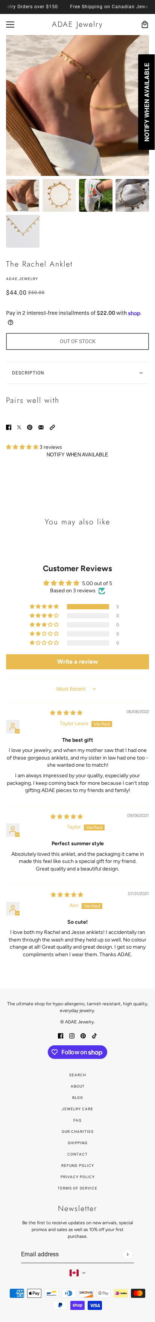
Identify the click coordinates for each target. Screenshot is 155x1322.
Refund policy (77, 1165)
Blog (77, 1098)
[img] (66, 713)
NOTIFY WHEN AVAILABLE (77, 455)
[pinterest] (83, 1035)
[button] (52, 427)
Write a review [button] (77, 661)
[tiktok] (94, 1035)
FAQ (77, 1120)
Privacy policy (78, 1177)
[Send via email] (41, 427)
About (78, 1086)
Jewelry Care (77, 1109)
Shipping (78, 1143)
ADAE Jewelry (22, 279)
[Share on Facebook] (8, 427)
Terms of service (77, 1188)
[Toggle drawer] (10, 25)
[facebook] (60, 1035)
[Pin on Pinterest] (29, 427)
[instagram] (72, 1035)
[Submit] (127, 1254)
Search (77, 1075)
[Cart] (145, 24)
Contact (77, 1154)
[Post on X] (19, 427)
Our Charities (78, 1131)
